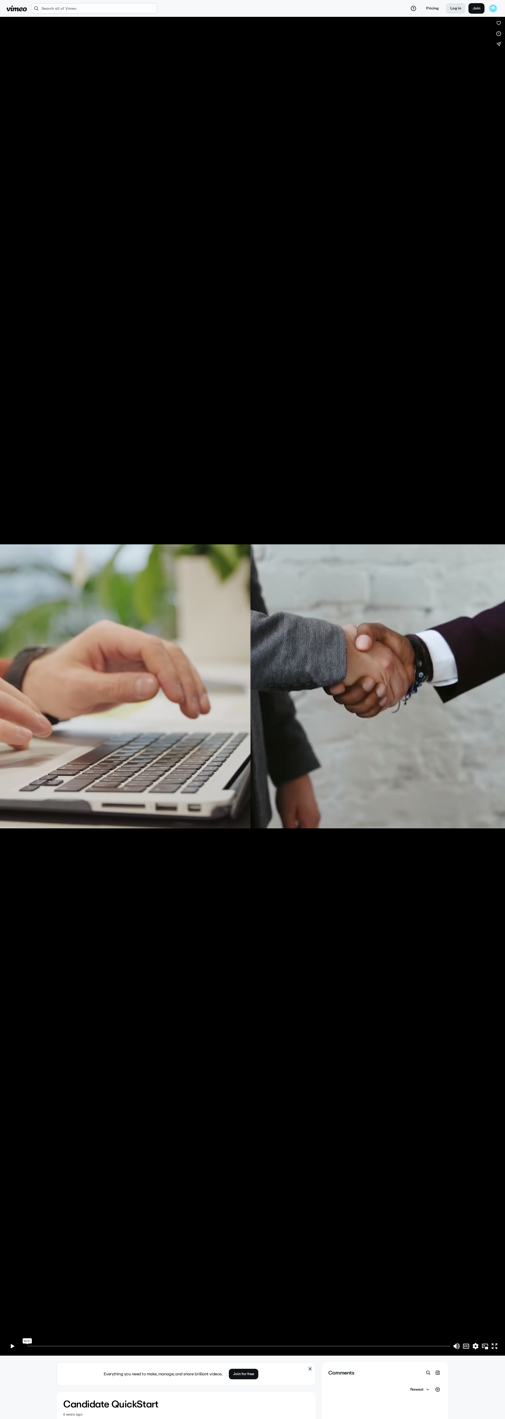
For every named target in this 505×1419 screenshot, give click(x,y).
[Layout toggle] (437, 1373)
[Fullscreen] (494, 1346)
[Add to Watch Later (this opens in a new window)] (498, 33)
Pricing (432, 8)
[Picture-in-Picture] (485, 1346)
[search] (94, 8)
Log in (455, 8)
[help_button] (413, 8)
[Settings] (475, 1346)
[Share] (498, 44)
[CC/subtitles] (466, 1346)
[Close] (310, 1369)
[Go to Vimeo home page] (16, 8)
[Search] (428, 1373)
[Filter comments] (437, 1389)
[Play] (12, 1346)
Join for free (243, 1374)
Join (476, 8)
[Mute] (456, 1346)
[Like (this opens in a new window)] (498, 23)
